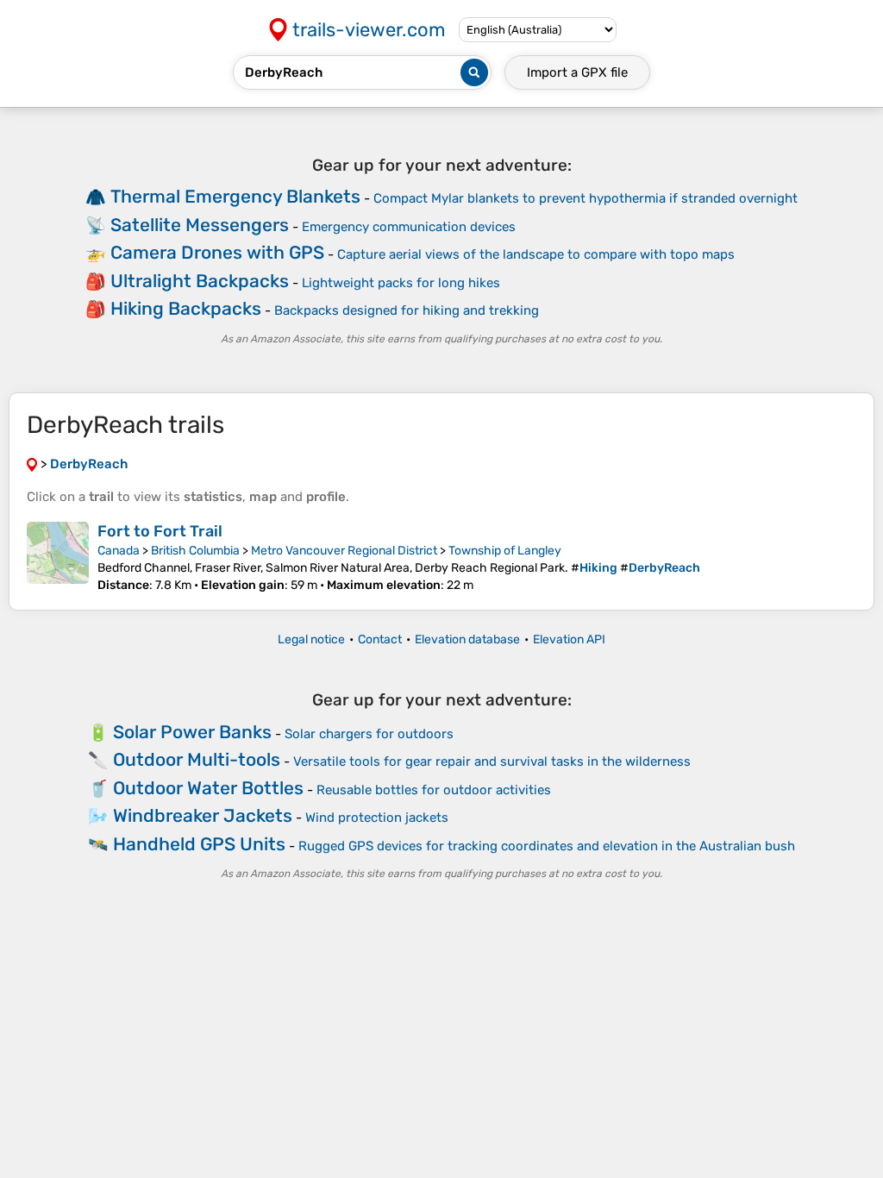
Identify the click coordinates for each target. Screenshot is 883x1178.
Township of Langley (504, 550)
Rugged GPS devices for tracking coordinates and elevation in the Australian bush (546, 846)
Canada (118, 550)
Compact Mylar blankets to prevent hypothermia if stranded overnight (585, 198)
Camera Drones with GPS (217, 252)
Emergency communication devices (409, 227)
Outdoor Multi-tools (196, 759)
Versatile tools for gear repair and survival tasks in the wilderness (492, 761)
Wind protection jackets (376, 817)
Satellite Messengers (199, 224)
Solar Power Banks (192, 732)
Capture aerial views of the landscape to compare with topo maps (536, 254)
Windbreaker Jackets (202, 815)
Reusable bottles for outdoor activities (433, 790)
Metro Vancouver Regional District (344, 550)
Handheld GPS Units (199, 844)
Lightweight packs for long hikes (401, 283)
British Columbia (195, 550)
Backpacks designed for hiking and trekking (406, 310)
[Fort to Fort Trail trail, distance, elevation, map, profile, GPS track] (58, 557)
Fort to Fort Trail (159, 531)
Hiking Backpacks (185, 308)
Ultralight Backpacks (199, 280)
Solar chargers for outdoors (369, 734)
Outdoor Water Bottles (208, 788)
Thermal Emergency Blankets (235, 196)
